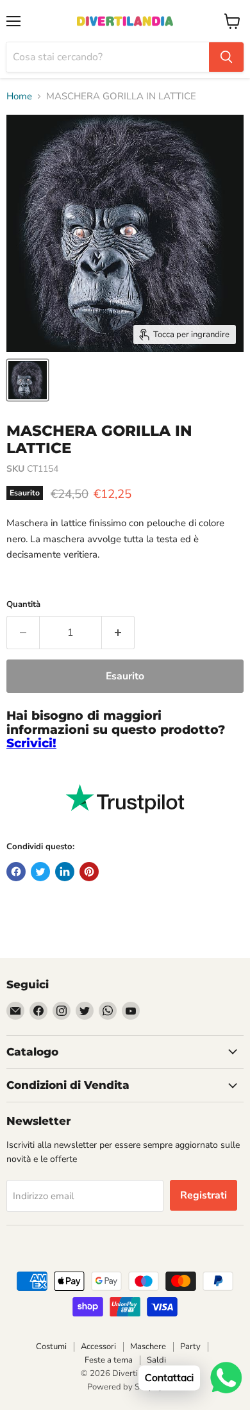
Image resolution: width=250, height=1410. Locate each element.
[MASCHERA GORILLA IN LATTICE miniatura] (27, 380)
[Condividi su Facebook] (16, 871)
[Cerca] (226, 57)
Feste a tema (109, 1360)
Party (190, 1346)
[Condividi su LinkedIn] (64, 871)
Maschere (148, 1346)
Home (19, 96)
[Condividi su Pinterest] (89, 871)
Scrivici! (31, 743)
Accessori (98, 1346)
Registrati (203, 1195)
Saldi (156, 1360)
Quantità (23, 605)
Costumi (51, 1346)
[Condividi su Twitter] (40, 871)
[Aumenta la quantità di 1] (118, 632)
